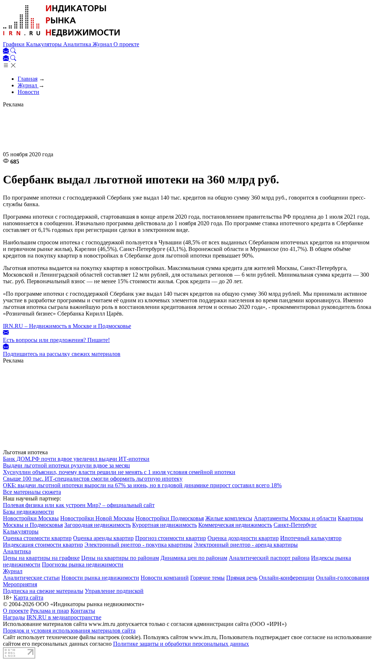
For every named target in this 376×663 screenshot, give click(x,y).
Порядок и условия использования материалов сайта (69, 630)
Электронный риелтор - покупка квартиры (138, 545)
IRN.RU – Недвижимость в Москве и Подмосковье (67, 326)
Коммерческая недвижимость (235, 525)
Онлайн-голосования (342, 578)
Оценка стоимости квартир (37, 538)
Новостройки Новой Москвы (97, 518)
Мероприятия (20, 584)
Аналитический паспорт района (269, 558)
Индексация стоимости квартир (43, 545)
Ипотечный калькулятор (310, 538)
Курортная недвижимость (164, 525)
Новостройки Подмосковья (169, 518)
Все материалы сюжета (32, 492)
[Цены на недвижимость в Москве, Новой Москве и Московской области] (61, 37)
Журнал (103, 44)
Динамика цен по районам (193, 558)
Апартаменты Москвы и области (295, 518)
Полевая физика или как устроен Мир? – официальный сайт (79, 505)
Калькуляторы (44, 44)
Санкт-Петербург (295, 525)
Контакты (82, 611)
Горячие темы (207, 578)
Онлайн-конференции (286, 578)
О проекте (126, 44)
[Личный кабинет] (6, 51)
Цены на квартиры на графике (41, 558)
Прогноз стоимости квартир (170, 538)
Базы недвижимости (28, 512)
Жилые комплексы (228, 518)
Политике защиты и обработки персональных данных (181, 644)
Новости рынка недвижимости (100, 578)
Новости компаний (165, 578)
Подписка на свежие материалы (43, 591)
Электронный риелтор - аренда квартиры (246, 545)
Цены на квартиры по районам (120, 558)
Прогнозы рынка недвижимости (82, 564)
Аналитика (78, 44)
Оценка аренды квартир (103, 538)
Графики (14, 44)
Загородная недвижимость (97, 525)
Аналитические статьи (31, 578)
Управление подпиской (114, 591)
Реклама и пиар (49, 611)
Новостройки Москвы (31, 518)
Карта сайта (28, 597)
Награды (14, 617)
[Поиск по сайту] (13, 51)
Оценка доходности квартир (243, 538)
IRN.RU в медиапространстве (63, 617)
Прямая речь (241, 578)
